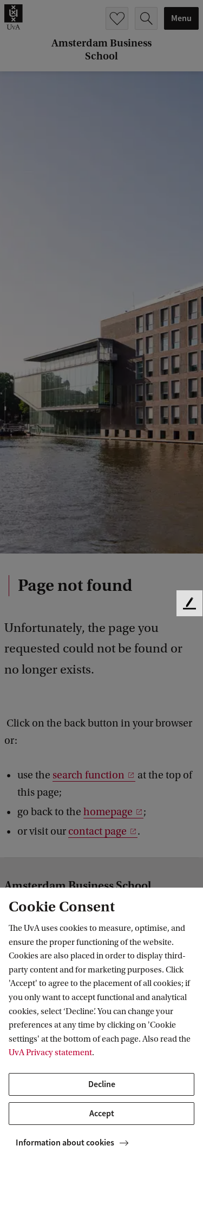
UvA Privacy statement (50, 1052)
